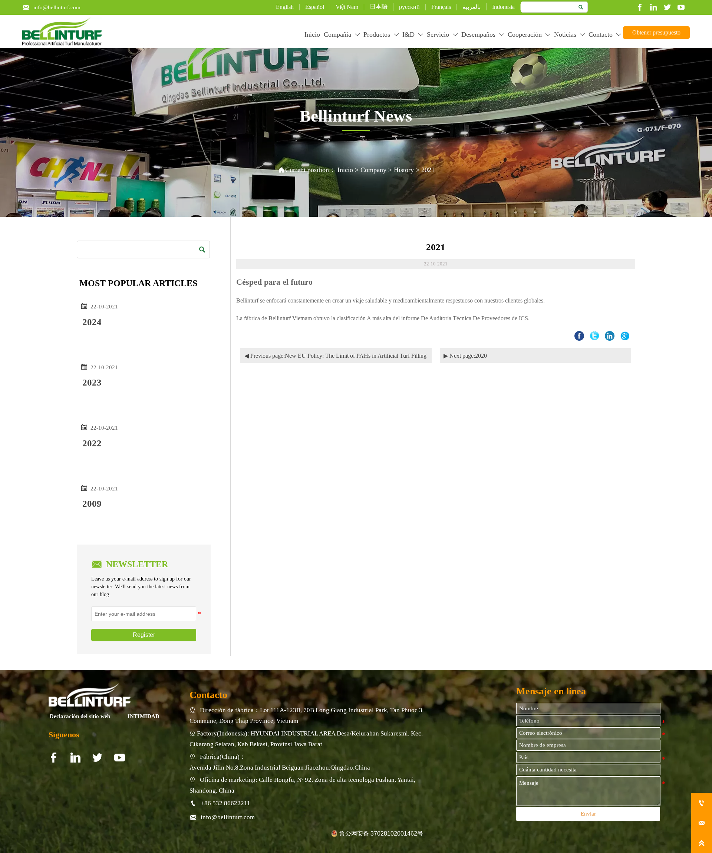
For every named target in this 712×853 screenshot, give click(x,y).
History (404, 169)
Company (373, 169)
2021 (428, 169)
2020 (481, 356)
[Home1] (90, 695)
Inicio (345, 169)
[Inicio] (62, 31)
